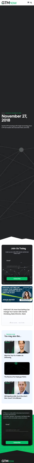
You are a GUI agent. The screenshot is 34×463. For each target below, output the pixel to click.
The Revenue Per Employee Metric (15, 377)
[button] (28, 2)
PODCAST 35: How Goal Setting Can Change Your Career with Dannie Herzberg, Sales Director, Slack (16, 312)
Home (3, 113)
